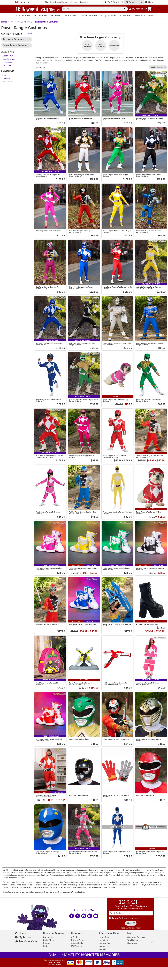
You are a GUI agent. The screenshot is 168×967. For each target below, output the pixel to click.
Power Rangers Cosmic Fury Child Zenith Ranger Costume (117, 344)
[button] (137, 8)
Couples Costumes (89, 15)
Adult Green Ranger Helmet (79, 739)
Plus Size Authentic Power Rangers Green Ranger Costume (83, 400)
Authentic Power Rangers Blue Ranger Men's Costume (49, 344)
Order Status (49, 940)
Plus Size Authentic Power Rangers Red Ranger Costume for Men (49, 456)
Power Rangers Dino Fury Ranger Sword (116, 739)
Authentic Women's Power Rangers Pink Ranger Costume (83, 852)
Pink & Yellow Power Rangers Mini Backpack (47, 683)
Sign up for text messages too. (126, 918)
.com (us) (103, 940)
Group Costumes (108, 15)
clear (30, 34)
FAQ (45, 946)
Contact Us (134, 2)
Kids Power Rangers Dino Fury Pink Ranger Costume (48, 287)
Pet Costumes (8, 66)
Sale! (150, 15)
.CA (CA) (22, 2)
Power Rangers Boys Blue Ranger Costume (47, 119)
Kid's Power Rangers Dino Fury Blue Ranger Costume (148, 231)
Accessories (125, 15)
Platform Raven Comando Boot (147, 624)
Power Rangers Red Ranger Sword (48, 624)
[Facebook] (71, 915)
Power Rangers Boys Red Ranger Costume (80, 119)
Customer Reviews (136, 937)
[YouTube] (95, 915)
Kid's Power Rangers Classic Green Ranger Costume (148, 400)
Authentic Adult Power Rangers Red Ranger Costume (48, 175)
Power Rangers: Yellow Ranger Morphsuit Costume (117, 512)
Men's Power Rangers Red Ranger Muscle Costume (117, 287)
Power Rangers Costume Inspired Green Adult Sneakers (116, 569)
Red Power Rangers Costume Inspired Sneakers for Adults (49, 740)
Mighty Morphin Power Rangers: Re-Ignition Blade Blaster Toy (115, 683)
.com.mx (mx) (105, 946)
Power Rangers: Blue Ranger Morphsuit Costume (116, 852)
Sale (4, 75)
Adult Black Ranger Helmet (78, 795)
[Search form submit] (125, 9)
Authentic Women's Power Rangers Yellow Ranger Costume (148, 287)
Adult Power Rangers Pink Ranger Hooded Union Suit (148, 683)
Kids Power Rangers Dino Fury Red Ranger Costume (81, 231)
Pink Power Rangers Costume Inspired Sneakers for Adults (49, 569)
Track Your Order (28, 941)
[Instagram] (89, 915)
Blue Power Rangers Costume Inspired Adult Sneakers (82, 625)
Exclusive (55, 15)
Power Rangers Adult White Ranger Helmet (148, 740)
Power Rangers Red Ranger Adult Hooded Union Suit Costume (47, 796)
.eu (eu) (102, 949)
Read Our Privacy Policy (131, 928)
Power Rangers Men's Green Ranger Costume (115, 175)
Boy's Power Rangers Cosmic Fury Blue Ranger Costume (149, 344)
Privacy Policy (77, 940)
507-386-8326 (115, 2)
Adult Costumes (23, 15)
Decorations (139, 15)
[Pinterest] (83, 915)
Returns (46, 943)
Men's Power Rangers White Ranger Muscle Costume (81, 175)
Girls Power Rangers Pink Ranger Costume (114, 119)
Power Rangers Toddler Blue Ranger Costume (48, 400)
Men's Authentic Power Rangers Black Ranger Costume (82, 344)
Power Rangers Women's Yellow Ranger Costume (117, 231)
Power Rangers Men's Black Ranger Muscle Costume (148, 175)
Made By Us (7, 82)
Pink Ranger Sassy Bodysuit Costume (48, 231)
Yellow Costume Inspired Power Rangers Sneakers (83, 569)
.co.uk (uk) (104, 937)
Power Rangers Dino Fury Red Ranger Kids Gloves (116, 796)
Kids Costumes (40, 15)
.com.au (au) (105, 943)
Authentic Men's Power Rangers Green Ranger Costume (149, 119)
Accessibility (77, 943)
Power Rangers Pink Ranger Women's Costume (82, 456)
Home (22, 933)
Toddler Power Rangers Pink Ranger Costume (48, 512)
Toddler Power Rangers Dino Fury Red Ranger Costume (149, 456)
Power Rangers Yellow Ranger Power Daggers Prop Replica (82, 683)
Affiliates (75, 937)
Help (150, 2)
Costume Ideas (70, 15)
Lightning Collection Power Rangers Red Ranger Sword (150, 852)
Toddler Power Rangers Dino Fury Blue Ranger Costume (82, 512)
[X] (77, 915)
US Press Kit (76, 946)
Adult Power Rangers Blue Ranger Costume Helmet (47, 852)
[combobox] (92, 9)
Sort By (157, 67)
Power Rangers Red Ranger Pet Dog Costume (148, 512)
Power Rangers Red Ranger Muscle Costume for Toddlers (115, 456)
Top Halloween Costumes (134, 941)
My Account (25, 937)
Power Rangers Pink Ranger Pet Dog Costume (115, 400)
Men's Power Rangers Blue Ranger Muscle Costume (81, 287)
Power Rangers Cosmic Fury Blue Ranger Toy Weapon (117, 625)
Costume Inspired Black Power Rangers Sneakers (150, 569)
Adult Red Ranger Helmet (145, 795)
